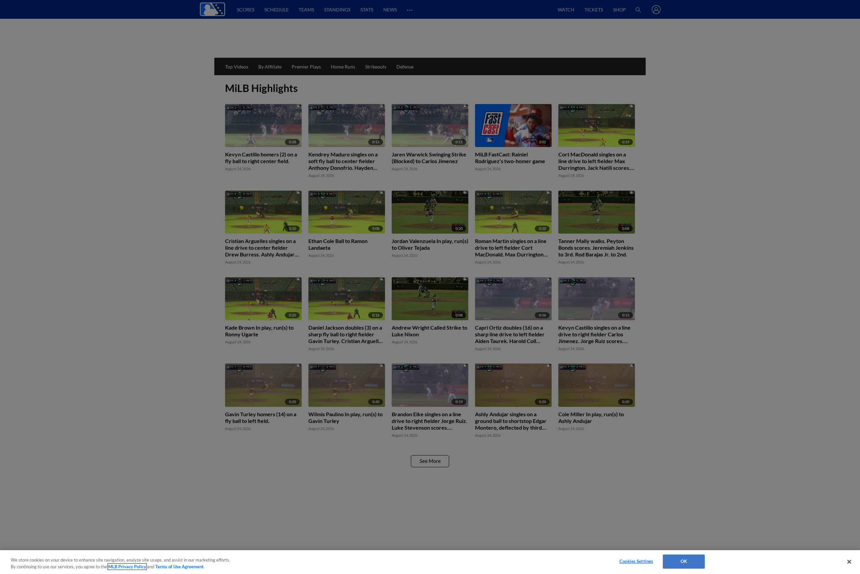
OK (684, 561)
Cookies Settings (636, 561)
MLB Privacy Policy (127, 566)
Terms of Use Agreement (179, 566)
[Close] (849, 561)
